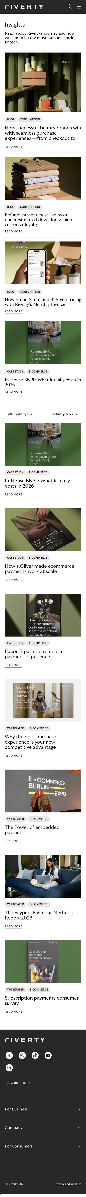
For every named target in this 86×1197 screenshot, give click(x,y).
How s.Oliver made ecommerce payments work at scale (39, 569)
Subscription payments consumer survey (42, 1001)
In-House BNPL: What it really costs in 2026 (43, 382)
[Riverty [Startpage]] (24, 6)
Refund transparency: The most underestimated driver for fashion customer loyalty (38, 220)
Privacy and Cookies (68, 1184)
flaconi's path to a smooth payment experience (33, 654)
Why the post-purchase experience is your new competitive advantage (30, 742)
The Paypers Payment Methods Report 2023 (39, 915)
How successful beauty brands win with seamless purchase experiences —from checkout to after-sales (43, 133)
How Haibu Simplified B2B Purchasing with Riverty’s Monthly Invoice (43, 302)
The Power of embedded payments (32, 830)
